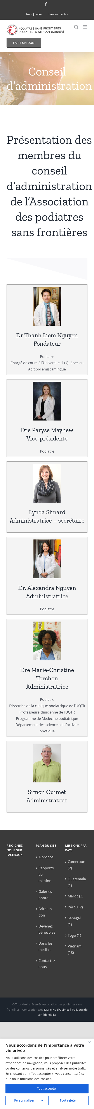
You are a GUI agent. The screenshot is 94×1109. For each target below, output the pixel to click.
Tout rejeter (68, 1100)
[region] (47, 1074)
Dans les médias (45, 946)
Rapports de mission (46, 874)
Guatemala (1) (76, 882)
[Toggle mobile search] (76, 27)
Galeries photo (45, 894)
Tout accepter (47, 1088)
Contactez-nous (47, 963)
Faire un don (45, 912)
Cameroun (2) (76, 864)
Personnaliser (24, 1100)
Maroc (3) (75, 896)
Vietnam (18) (75, 949)
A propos (46, 857)
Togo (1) (74, 935)
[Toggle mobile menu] (85, 27)
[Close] (89, 1042)
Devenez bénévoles (46, 929)
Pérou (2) (75, 907)
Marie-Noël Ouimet (56, 1010)
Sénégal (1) (74, 921)
